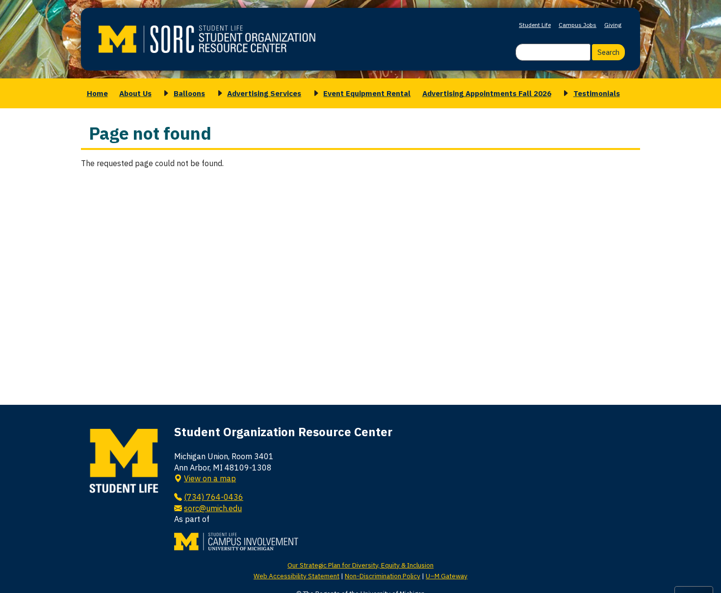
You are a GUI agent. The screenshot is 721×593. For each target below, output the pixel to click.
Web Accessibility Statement (296, 575)
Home (97, 93)
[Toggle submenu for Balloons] (164, 93)
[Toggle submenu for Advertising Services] (218, 93)
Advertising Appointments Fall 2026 (486, 93)
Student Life (535, 24)
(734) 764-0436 (213, 497)
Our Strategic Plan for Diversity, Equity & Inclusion (360, 565)
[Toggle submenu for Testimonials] (564, 93)
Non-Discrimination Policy (382, 575)
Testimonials (596, 93)
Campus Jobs (577, 24)
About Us (135, 93)
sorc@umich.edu (213, 508)
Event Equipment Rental (367, 93)
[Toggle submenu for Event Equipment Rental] (314, 93)
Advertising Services (264, 93)
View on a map (210, 478)
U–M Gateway (446, 575)
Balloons (189, 93)
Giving (612, 24)
